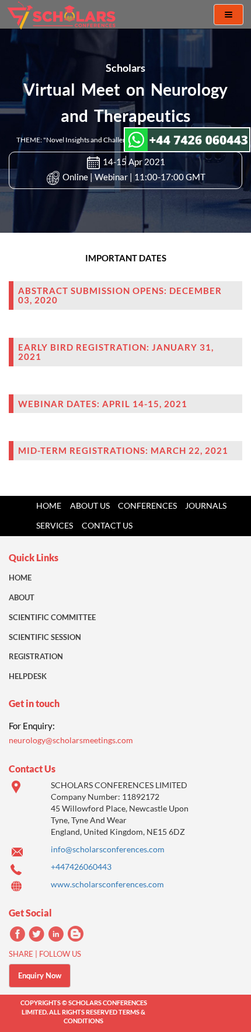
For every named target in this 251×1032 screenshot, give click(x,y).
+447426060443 (81, 867)
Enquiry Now (39, 975)
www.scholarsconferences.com (107, 884)
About (21, 597)
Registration (36, 656)
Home (48, 505)
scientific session (45, 637)
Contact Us (107, 525)
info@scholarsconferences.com (108, 849)
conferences (147, 505)
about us (90, 505)
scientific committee (52, 617)
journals (205, 505)
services (54, 525)
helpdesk (28, 676)
